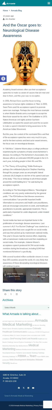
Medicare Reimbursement (24, 349)
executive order (36, 335)
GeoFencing (15, 338)
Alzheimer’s (30, 321)
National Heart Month (38, 349)
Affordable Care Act (21, 321)
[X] (23, 388)
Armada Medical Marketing (25, 322)
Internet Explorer (19, 342)
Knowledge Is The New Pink (33, 342)
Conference (31, 332)
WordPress (13, 363)
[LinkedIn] (28, 388)
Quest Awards (27, 353)
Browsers (15, 328)
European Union (26, 335)
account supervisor (8, 321)
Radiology (35, 353)
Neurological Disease (9, 353)
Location (44, 342)
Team (32, 356)
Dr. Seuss (17, 335)
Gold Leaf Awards (29, 338)
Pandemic (19, 353)
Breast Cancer (7, 328)
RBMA (22, 356)
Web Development (17, 359)
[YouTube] (33, 388)
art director (36, 325)
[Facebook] (19, 388)
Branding (42, 325)
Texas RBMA (41, 356)
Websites (31, 359)
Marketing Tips (13, 346)
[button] (3, 78)
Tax (28, 356)
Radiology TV (13, 356)
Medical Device (23, 346)
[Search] (46, 395)
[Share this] (5, 294)
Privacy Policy (38, 405)
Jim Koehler (10, 19)
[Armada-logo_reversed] (8, 3)
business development (25, 328)
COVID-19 (38, 332)
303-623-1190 (10, 381)
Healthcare (41, 339)
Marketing (6, 346)
